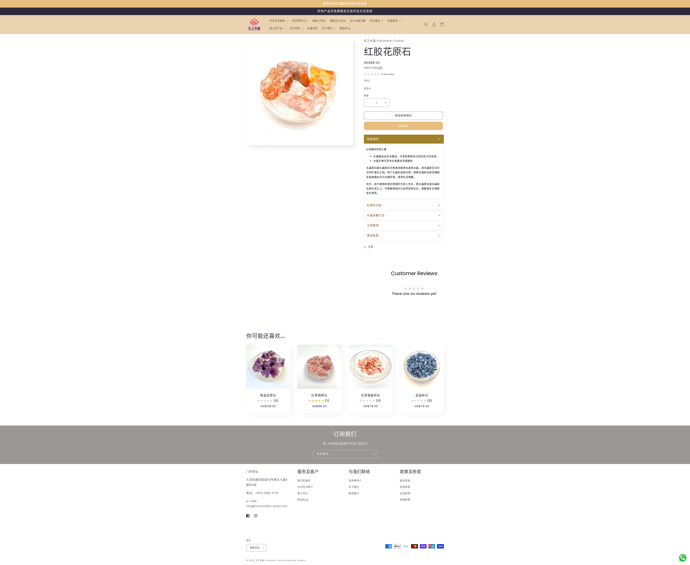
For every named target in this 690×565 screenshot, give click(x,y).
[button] (278, 20)
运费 (380, 67)
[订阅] (373, 454)
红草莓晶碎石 (370, 395)
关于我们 (354, 487)
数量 (366, 95)
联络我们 (354, 493)
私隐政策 (405, 487)
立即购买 (403, 126)
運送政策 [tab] (373, 235)
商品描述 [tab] (373, 139)
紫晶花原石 (268, 395)
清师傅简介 (355, 480)
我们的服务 (303, 480)
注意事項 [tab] (373, 225)
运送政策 (405, 493)
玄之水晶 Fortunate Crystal (270, 560)
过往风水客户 (305, 487)
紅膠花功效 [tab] (374, 205)
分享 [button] (370, 247)
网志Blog (302, 499)
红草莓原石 (319, 395)
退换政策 (405, 499)
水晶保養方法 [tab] (376, 215)
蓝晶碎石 (421, 395)
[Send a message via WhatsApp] (682, 557)
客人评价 (302, 493)
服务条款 (405, 480)
